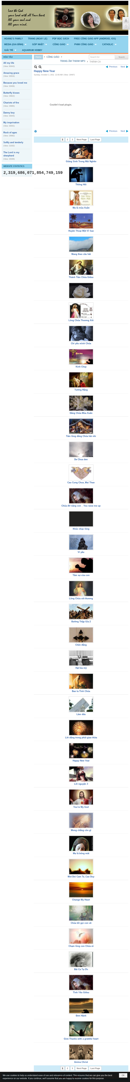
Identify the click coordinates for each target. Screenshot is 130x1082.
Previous (113, 67)
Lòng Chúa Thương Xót (81, 320)
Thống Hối (80, 184)
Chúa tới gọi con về (81, 923)
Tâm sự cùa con (81, 575)
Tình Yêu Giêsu (81, 992)
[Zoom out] (40, 67)
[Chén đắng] (81, 634)
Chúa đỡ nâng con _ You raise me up (81, 505)
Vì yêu (81, 552)
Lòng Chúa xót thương (81, 598)
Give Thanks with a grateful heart (81, 1039)
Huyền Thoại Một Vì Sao (81, 231)
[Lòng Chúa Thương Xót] (81, 310)
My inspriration (11, 122)
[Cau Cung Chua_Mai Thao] (81, 472)
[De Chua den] (81, 449)
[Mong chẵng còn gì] (81, 820)
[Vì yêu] (81, 542)
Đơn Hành (81, 1015)
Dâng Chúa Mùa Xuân (81, 413)
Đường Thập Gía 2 (81, 621)
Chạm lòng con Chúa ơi (81, 946)
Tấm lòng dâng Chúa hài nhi (81, 436)
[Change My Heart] (81, 889)
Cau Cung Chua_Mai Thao (81, 482)
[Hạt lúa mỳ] (81, 658)
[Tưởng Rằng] (81, 379)
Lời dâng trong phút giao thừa (81, 737)
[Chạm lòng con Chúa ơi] (81, 936)
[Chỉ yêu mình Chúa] (81, 333)
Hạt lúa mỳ (81, 668)
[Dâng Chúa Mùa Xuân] (81, 403)
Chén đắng (81, 645)
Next (123, 67)
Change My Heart (81, 899)
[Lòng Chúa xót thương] (81, 588)
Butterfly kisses (11, 93)
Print (35, 131)
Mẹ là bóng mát (81, 853)
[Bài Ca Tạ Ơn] (81, 959)
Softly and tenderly (13, 142)
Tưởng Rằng (81, 390)
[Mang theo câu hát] (81, 244)
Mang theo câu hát (81, 254)
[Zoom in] (35, 67)
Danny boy (9, 112)
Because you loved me (15, 83)
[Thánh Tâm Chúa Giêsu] (81, 267)
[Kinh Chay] (81, 356)
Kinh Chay (81, 366)
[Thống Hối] (81, 174)
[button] (16, 44)
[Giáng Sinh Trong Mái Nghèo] (81, 151)
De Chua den (81, 459)
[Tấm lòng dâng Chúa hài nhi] (81, 426)
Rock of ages (10, 132)
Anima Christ (81, 1062)
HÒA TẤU (8, 57)
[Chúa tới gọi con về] (81, 913)
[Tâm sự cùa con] (81, 565)
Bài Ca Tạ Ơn (81, 969)
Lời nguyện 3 (81, 784)
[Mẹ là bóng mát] (81, 843)
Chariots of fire (11, 102)
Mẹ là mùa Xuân (81, 207)
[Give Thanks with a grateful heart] (81, 1028)
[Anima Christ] (81, 1052)
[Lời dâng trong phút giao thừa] (81, 727)
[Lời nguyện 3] (81, 774)
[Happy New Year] (81, 750)
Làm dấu (81, 714)
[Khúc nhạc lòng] (81, 518)
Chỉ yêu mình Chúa (81, 343)
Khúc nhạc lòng (81, 529)
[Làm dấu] (81, 704)
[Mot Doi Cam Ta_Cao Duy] (81, 866)
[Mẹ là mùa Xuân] (81, 197)
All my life (8, 63)
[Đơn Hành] (81, 1005)
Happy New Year (81, 760)
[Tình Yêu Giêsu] (81, 982)
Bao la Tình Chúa (81, 691)
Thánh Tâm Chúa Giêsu (81, 277)
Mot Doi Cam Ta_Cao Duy (81, 876)
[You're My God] (81, 797)
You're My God (81, 807)
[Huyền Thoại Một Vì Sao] (81, 220)
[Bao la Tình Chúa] (81, 681)
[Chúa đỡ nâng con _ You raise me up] (81, 495)
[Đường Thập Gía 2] (81, 611)
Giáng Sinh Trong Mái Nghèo (81, 161)
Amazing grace (11, 73)
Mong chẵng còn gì (81, 830)
